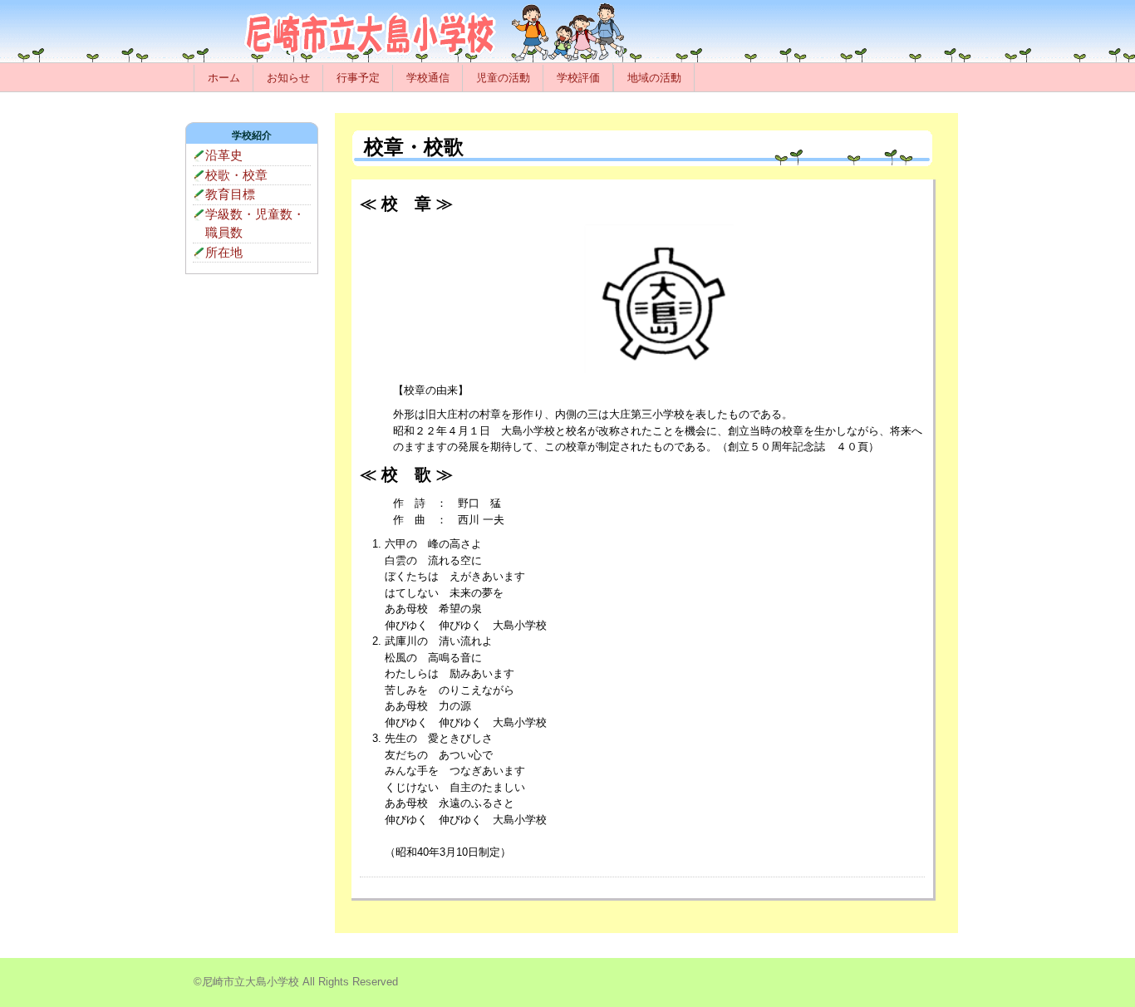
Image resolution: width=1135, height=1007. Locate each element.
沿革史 (224, 155)
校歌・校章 (236, 175)
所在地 (224, 252)
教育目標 (230, 194)
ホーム (224, 77)
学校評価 (578, 77)
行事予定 (358, 77)
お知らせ (288, 77)
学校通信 (428, 77)
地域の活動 (654, 77)
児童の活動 (503, 77)
